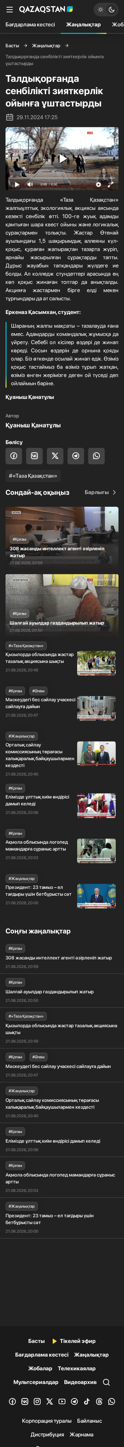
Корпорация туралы (47, 1421)
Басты (12, 45)
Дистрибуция (47, 1434)
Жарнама (81, 1434)
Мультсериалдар (36, 1382)
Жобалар (40, 1368)
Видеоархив (80, 1382)
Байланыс (89, 1421)
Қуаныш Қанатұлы (33, 425)
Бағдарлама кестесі (30, 24)
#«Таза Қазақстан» (33, 476)
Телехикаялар (77, 1368)
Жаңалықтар (83, 24)
